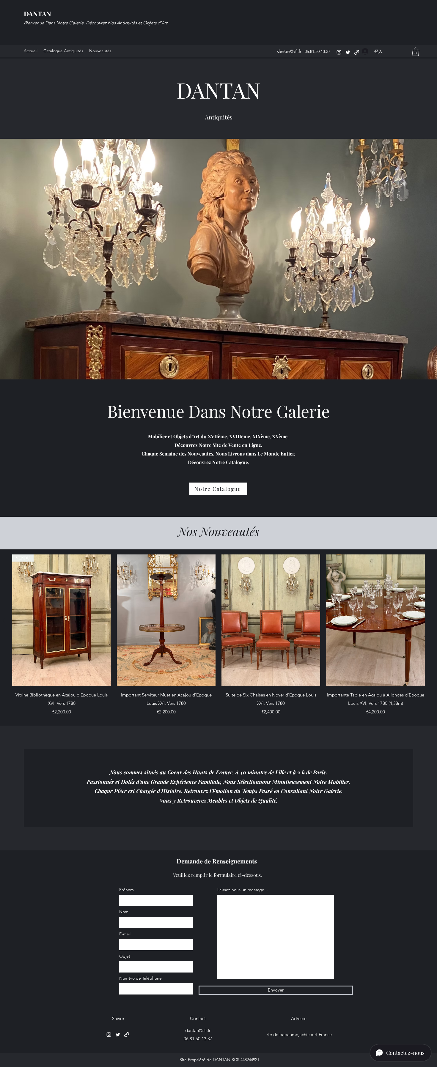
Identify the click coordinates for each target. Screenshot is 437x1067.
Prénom (126, 890)
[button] (415, 52)
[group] (218, 635)
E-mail (125, 934)
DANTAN (37, 13)
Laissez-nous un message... (242, 890)
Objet (124, 956)
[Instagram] (339, 52)
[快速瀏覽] (166, 620)
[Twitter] (348, 52)
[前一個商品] (3, 620)
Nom (123, 912)
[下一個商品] (433, 620)
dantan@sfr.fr (289, 51)
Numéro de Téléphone (140, 978)
